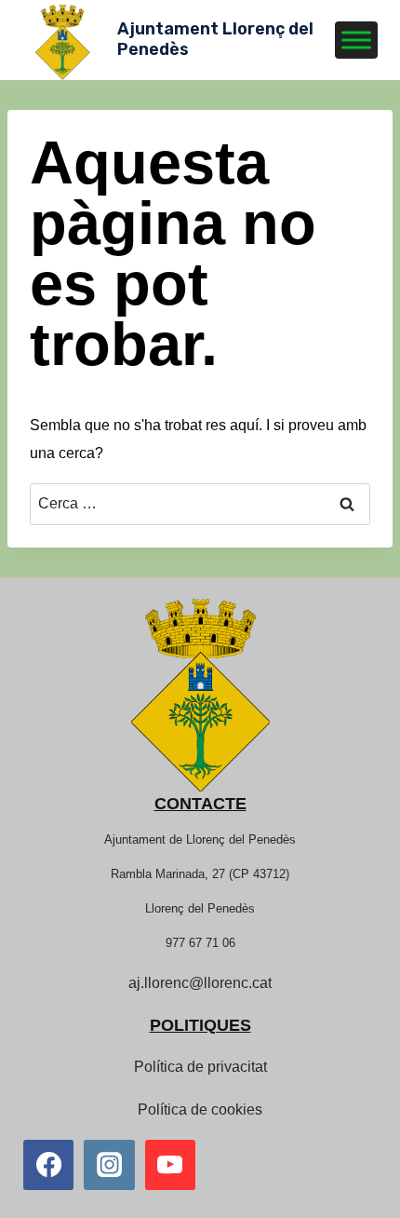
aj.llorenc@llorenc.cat (200, 983)
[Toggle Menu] (356, 39)
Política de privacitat (200, 1067)
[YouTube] (170, 1165)
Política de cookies (200, 1109)
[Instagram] (109, 1165)
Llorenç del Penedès (200, 908)
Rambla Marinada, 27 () (200, 874)
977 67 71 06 (200, 943)
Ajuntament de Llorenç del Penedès (200, 839)
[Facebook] (48, 1165)
